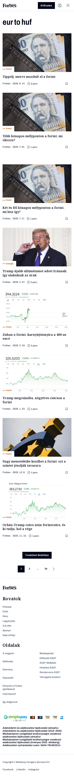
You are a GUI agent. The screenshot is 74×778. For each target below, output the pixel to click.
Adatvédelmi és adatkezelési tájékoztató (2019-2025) (32, 731)
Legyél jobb (9, 621)
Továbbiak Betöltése (37, 555)
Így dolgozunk (10, 702)
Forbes (6, 83)
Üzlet (5, 611)
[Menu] (68, 5)
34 (46, 568)
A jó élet (7, 625)
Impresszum (9, 694)
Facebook (8, 769)
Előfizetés (46, 5)
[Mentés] (67, 83)
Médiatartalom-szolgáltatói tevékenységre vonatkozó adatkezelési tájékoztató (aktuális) (32, 735)
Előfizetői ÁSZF (48, 658)
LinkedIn (20, 769)
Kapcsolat (8, 677)
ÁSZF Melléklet (48, 663)
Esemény (8, 669)
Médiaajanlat (47, 653)
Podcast (7, 607)
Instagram (33, 769)
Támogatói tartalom (50, 677)
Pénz (5, 616)
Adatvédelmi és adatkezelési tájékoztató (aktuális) (31, 728)
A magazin (8, 653)
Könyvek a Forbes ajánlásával (12, 688)
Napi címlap (9, 635)
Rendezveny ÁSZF (50, 672)
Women (7, 630)
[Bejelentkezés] (59, 5)
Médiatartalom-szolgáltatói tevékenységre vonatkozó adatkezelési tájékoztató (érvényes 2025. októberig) (32, 741)
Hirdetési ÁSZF (48, 667)
